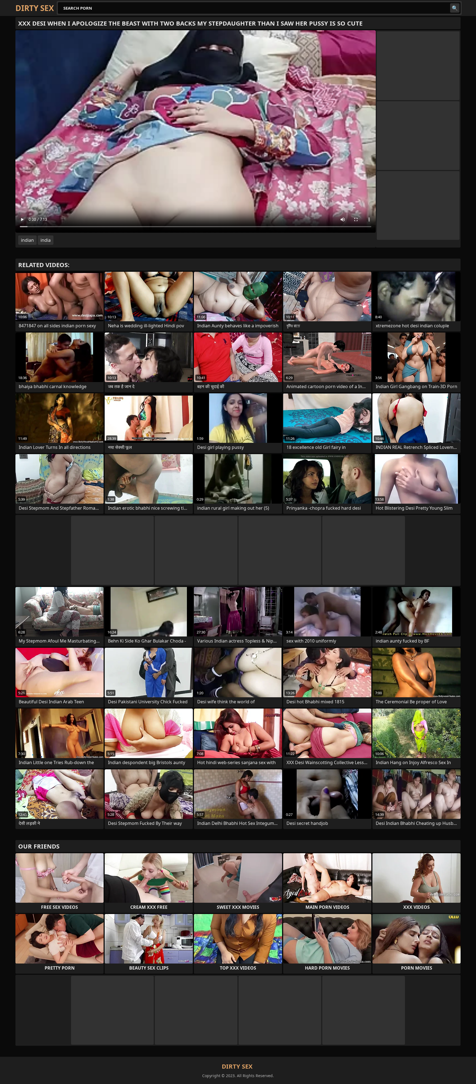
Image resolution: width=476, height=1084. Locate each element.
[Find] (454, 8)
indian (27, 240)
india (45, 240)
